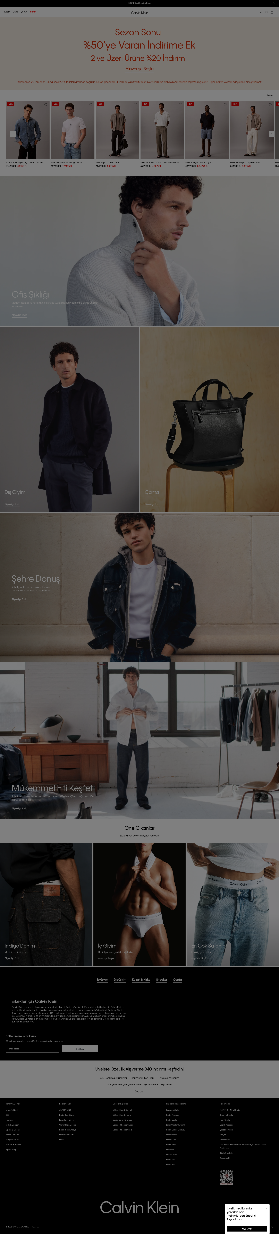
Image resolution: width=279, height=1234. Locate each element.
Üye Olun (247, 1228)
